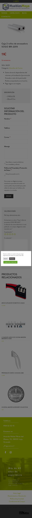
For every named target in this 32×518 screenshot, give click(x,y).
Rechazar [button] (12, 259)
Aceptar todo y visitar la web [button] (10, 262)
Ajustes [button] (5, 259)
